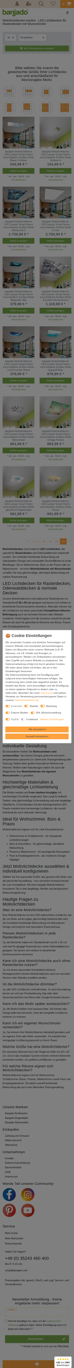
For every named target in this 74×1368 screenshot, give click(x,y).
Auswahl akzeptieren (37, 736)
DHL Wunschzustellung (48, 712)
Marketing (51, 706)
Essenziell (16, 706)
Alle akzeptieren (37, 729)
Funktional (32, 719)
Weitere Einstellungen (52, 719)
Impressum (46, 692)
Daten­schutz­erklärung (27, 700)
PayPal (15, 719)
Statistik (34, 706)
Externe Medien (19, 712)
